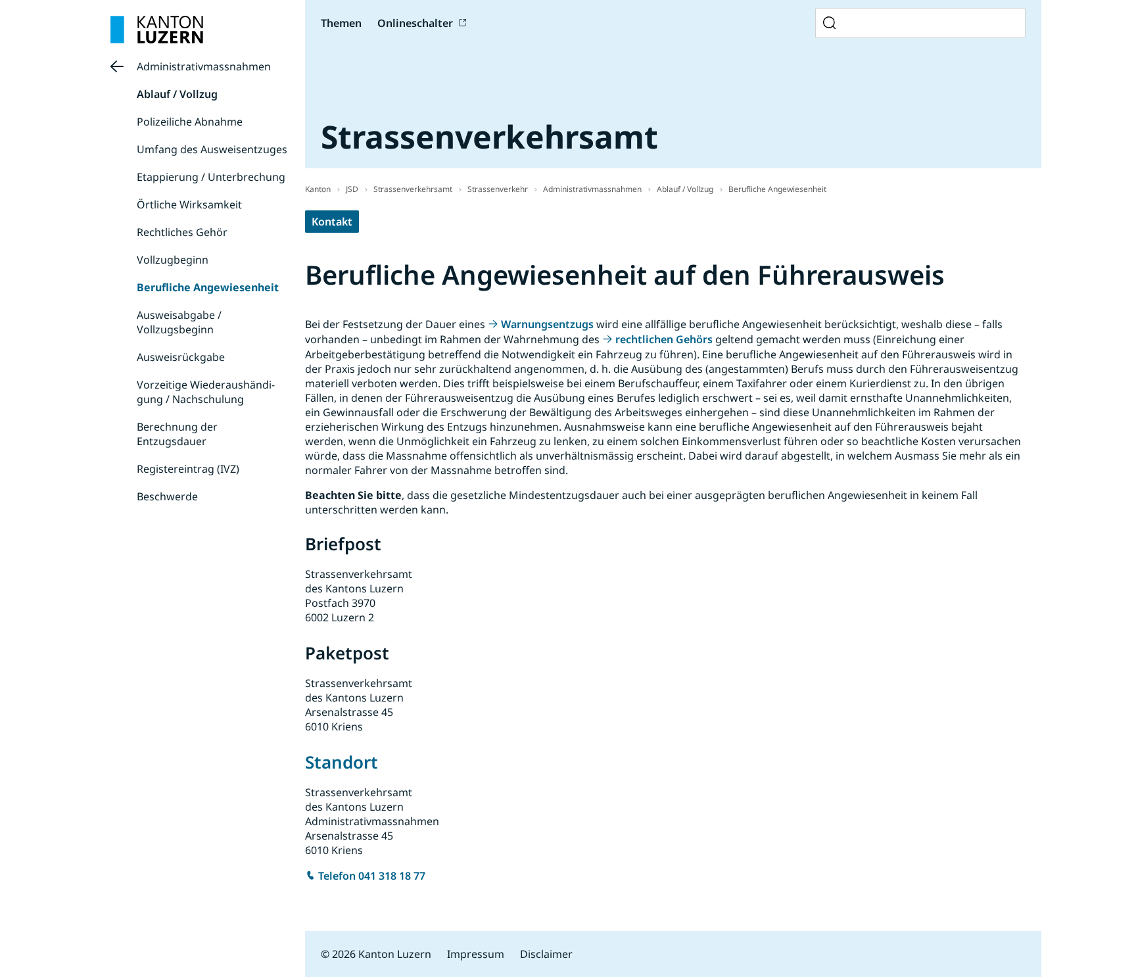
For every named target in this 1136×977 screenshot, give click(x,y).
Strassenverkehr (497, 189)
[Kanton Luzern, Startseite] (156, 29)
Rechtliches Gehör (182, 232)
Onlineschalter (415, 23)
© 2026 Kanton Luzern (376, 954)
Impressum (475, 954)
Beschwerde (167, 496)
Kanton (318, 189)
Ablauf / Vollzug (177, 94)
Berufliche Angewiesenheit (208, 287)
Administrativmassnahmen (204, 66)
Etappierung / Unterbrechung (211, 177)
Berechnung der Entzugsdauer (177, 433)
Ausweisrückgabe (181, 357)
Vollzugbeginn (172, 259)
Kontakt (332, 221)
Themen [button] (341, 23)
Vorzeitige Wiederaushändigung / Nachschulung (206, 391)
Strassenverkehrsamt (412, 189)
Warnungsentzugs (547, 324)
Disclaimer (546, 954)
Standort (341, 762)
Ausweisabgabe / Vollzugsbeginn (179, 322)
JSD (352, 189)
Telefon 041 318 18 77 (371, 876)
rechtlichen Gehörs (664, 339)
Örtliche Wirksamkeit (189, 204)
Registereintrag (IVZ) (188, 469)
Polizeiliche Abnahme (190, 121)
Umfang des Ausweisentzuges (212, 149)
